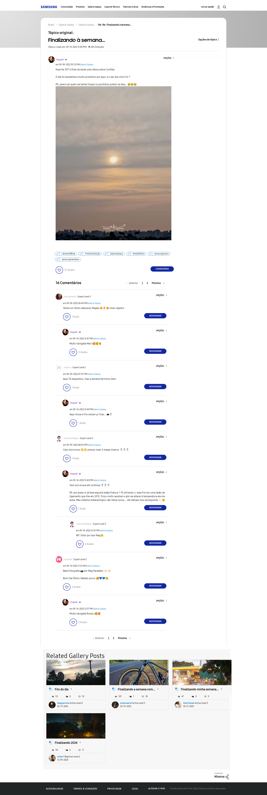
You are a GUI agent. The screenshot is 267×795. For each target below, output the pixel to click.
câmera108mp (68, 253)
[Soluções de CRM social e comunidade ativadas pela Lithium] (222, 775)
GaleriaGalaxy (116, 253)
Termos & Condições (85, 788)
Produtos (80, 7)
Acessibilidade (54, 788)
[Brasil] (49, 6)
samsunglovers (161, 253)
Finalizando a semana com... (136, 689)
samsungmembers (70, 259)
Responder (155, 315)
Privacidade (114, 788)
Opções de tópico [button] (207, 39)
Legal (135, 788)
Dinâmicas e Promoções (152, 7)
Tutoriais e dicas (130, 7)
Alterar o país (156, 788)
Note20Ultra (138, 253)
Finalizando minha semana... (200, 689)
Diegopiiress (63, 703)
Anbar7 (60, 756)
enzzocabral (126, 703)
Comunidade (67, 7)
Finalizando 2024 (66, 743)
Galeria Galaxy (94, 7)
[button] (168, 58)
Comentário (162, 269)
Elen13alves (188, 703)
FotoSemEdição (92, 253)
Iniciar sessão (207, 7)
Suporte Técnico (112, 7)
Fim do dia (61, 689)
